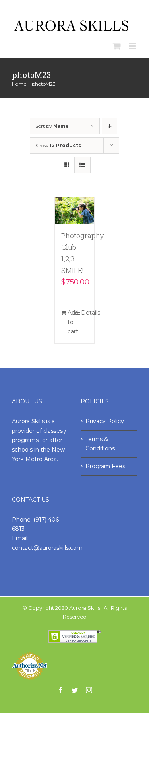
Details (84, 312)
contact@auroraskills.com (47, 547)
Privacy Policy (104, 421)
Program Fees (105, 466)
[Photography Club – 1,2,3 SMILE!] (75, 210)
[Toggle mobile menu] (133, 46)
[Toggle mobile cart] (117, 46)
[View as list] (82, 165)
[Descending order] (109, 126)
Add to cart (71, 322)
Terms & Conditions (100, 444)
